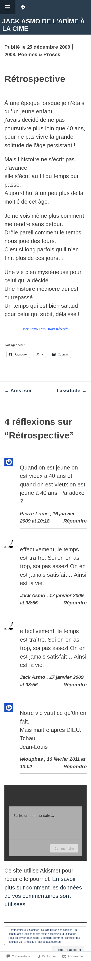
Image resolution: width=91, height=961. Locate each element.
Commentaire (64, 848)
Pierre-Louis (34, 513)
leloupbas (31, 759)
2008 (9, 54)
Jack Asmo (32, 595)
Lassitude (72, 390)
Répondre (75, 521)
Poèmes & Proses (39, 54)
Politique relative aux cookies (43, 941)
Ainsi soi (17, 390)
